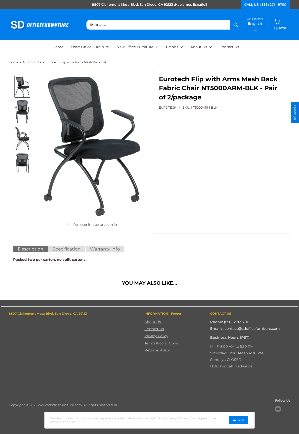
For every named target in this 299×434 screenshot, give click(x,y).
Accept (238, 420)
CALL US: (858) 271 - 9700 (265, 4)
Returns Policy (157, 350)
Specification (67, 249)
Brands (172, 47)
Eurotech (167, 107)
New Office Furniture (135, 47)
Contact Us (229, 47)
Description (30, 249)
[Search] (235, 25)
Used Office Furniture (90, 47)
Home (58, 47)
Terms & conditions (161, 343)
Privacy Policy (156, 336)
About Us (199, 47)
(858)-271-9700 (236, 322)
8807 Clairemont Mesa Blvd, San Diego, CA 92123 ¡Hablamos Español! (149, 4)
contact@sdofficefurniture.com (252, 328)
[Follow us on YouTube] (278, 409)
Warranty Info (105, 249)
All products (32, 62)
